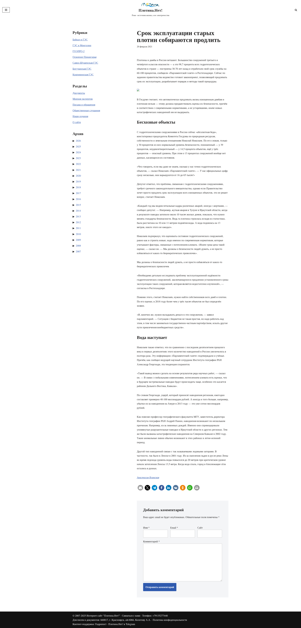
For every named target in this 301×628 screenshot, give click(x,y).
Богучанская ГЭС (82, 68)
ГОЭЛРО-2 (78, 51)
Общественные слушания (86, 110)
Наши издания (80, 116)
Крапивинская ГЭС (83, 74)
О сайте (77, 122)
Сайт (200, 527)
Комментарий (151, 541)
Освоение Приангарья (84, 57)
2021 (78, 169)
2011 (78, 228)
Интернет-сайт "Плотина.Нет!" (103, 615)
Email (174, 527)
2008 (78, 245)
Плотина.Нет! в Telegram (121, 624)
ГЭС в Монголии (82, 45)
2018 (78, 187)
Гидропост (100, 624)
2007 (78, 251)
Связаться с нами (131, 615)
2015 (78, 204)
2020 (78, 175)
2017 (78, 193)
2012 (78, 222)
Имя (146, 527)
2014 (78, 210)
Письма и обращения (84, 104)
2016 (78, 199)
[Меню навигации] (6, 10)
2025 (78, 146)
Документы (79, 93)
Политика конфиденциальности (170, 619)
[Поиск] (296, 10)
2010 (78, 234)
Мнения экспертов (83, 98)
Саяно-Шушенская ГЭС (85, 62)
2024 (78, 152)
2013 (78, 216)
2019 (78, 181)
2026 (78, 140)
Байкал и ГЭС (80, 39)
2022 (78, 163)
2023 (78, 158)
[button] (140, 487)
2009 (78, 239)
